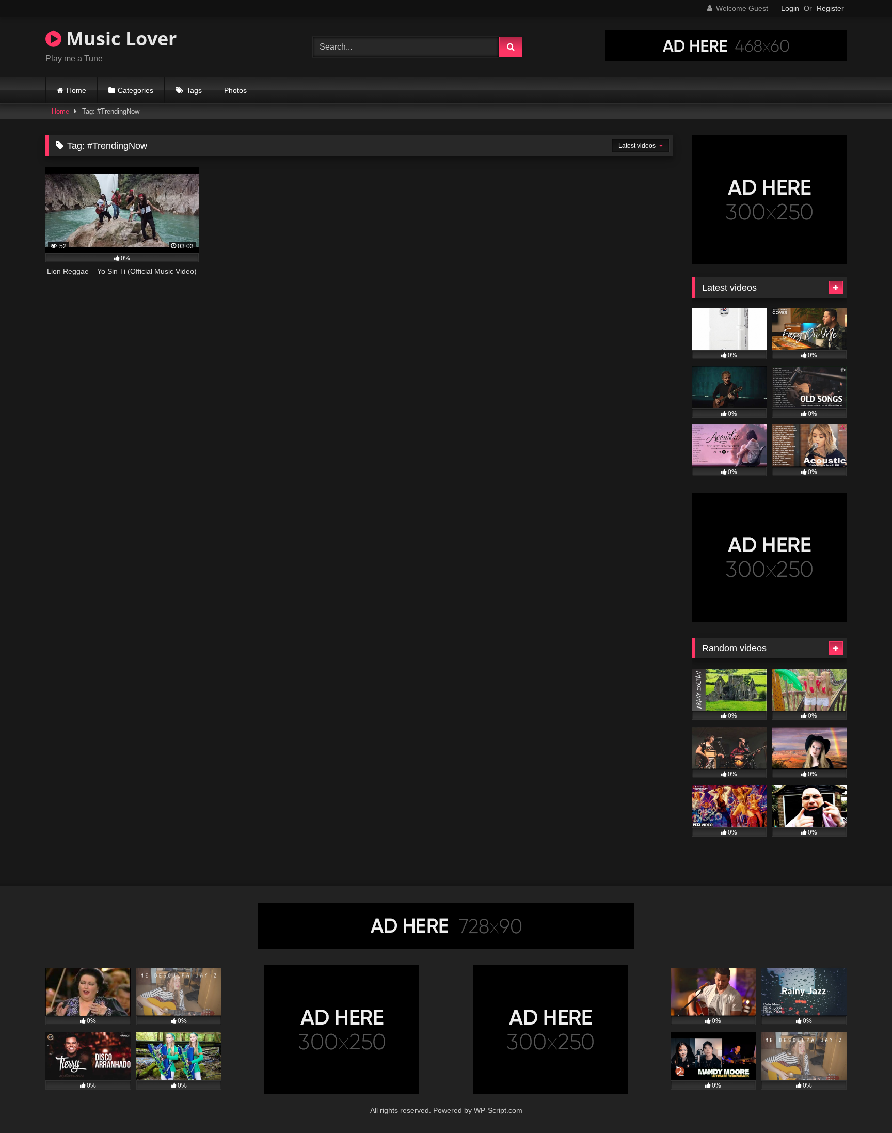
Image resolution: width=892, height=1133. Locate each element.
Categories (135, 90)
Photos (235, 90)
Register (830, 8)
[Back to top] (860, 1102)
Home (76, 90)
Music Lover (119, 38)
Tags (194, 90)
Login (790, 8)
